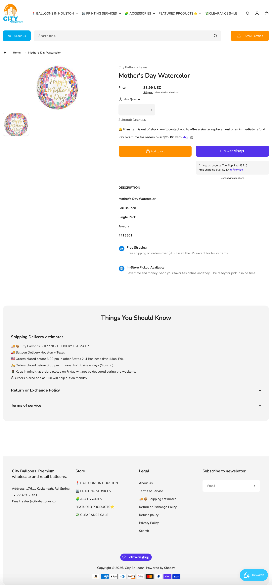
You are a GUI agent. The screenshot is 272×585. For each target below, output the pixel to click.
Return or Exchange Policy (158, 507)
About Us (20, 36)
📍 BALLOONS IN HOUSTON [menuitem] (52, 13)
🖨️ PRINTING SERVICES (93, 491)
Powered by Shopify (160, 568)
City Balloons (134, 568)
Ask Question (132, 99)
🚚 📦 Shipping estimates (157, 499)
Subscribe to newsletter (224, 471)
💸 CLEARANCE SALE (91, 515)
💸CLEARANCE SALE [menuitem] (221, 13)
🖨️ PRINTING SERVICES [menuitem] (99, 13)
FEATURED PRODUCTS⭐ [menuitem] (178, 13)
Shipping (148, 92)
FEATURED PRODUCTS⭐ (94, 507)
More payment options (232, 178)
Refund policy (149, 515)
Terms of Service (151, 491)
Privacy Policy (149, 523)
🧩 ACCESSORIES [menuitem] (138, 13)
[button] (16, 126)
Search (144, 531)
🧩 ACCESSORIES (88, 499)
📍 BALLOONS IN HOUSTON (96, 483)
